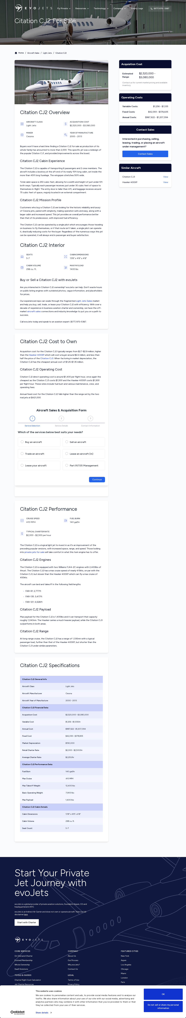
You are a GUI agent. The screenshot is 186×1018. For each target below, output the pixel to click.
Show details (42, 1012)
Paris (123, 982)
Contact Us (73, 969)
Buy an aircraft (33, 442)
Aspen (123, 960)
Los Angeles (126, 965)
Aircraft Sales (33, 53)
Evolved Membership (24, 960)
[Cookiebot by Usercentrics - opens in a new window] (18, 1013)
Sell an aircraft (78, 442)
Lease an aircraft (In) (81, 453)
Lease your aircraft (36, 465)
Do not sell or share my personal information (163, 1006)
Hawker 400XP (36, 355)
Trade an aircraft (34, 453)
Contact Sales (145, 154)
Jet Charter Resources (24, 984)
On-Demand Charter (24, 956)
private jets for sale (34, 552)
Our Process (73, 960)
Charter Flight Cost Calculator (28, 980)
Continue (97, 479)
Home (21, 53)
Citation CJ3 (46, 358)
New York (125, 956)
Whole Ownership (22, 965)
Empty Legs (137, 8)
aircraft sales (34, 311)
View (165, 176)
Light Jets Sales (84, 301)
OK (163, 994)
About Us (72, 956)
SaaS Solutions (21, 969)
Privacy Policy (73, 984)
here (26, 914)
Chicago (124, 969)
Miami (123, 973)
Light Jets (47, 53)
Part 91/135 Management (84, 465)
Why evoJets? (74, 965)
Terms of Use (73, 980)
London (124, 978)
